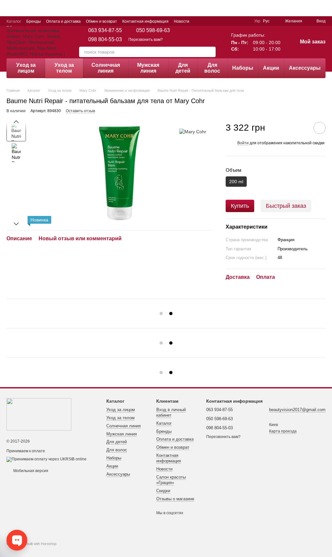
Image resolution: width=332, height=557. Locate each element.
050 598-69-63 (153, 30)
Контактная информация (145, 21)
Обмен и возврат (101, 21)
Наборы (242, 68)
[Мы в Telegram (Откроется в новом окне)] (229, 21)
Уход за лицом (26, 68)
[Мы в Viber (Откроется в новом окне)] (237, 21)
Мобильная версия (30, 470)
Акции (271, 68)
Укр (257, 21)
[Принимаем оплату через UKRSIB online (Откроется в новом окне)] (46, 459)
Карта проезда (283, 431)
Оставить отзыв (80, 111)
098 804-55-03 (105, 39)
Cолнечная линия (105, 68)
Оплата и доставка (63, 21)
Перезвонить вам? (145, 39)
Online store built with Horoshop (31, 544)
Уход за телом (64, 68)
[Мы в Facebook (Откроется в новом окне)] (214, 21)
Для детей (182, 68)
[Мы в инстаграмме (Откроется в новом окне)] (221, 21)
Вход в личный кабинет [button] (171, 412)
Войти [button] (243, 143)
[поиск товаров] (210, 52)
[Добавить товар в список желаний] (320, 128)
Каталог (13, 21)
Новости (181, 21)
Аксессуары (305, 68)
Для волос (212, 68)
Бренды (33, 21)
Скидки (163, 490)
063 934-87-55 (105, 30)
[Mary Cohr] (193, 131)
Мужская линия (148, 68)
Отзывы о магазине (175, 498)
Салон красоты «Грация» (171, 480)
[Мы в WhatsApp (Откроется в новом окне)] (245, 21)
